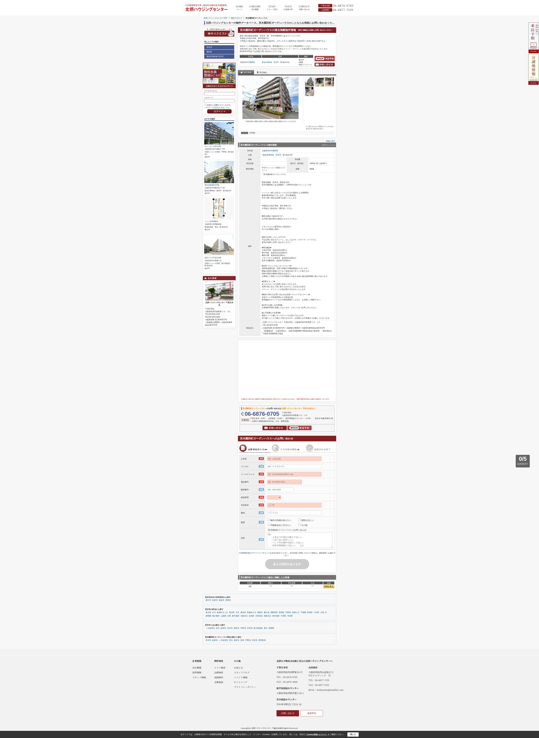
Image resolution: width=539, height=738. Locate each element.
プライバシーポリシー (261, 553)
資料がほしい (307, 520)
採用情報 (196, 672)
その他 (304, 525)
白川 (214, 612)
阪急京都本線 (267, 62)
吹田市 (215, 600)
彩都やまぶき (222, 612)
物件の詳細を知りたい (280, 520)
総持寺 (223, 628)
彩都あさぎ (251, 612)
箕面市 (221, 600)
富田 (242, 640)
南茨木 (236, 628)
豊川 (266, 628)
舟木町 (290, 616)
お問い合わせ (287, 713)
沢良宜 (250, 628)
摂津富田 (262, 640)
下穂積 (303, 612)
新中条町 (235, 616)
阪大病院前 (258, 628)
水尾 (229, 616)
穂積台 (260, 612)
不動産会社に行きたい (280, 525)
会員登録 (218, 682)
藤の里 (266, 612)
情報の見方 (330, 141)
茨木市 (247, 62)
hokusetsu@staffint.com (330, 690)
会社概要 (196, 667)
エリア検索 (219, 667)
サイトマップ (240, 682)
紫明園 (208, 616)
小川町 (316, 612)
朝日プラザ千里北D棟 (213, 258)
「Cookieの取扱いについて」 (316, 734)
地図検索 (218, 677)
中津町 (283, 616)
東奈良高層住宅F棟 (212, 185)
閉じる (353, 734)
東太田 (208, 612)
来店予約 (311, 713)
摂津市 (228, 600)
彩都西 (271, 628)
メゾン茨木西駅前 (211, 221)
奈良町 (310, 612)
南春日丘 (267, 616)
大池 (322, 612)
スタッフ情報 (199, 677)
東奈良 (243, 612)
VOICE (288, 8)
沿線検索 (218, 672)
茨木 (218, 628)
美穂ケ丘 (295, 612)
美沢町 (232, 612)
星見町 (251, 616)
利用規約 (244, 553)
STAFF (272, 8)
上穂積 (223, 616)
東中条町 (276, 616)
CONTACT (304, 8)
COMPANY (255, 8)
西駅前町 (274, 612)
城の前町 (216, 616)
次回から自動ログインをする (219, 105)
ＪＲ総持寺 (210, 628)
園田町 (252, 62)
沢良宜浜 (259, 616)
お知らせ (238, 667)
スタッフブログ (242, 672)
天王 (237, 612)
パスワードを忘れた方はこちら (217, 107)
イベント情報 (240, 677)
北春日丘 (244, 616)
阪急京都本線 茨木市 (215, 56)
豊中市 (208, 600)
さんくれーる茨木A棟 (213, 146)
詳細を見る (328, 586)
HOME (239, 8)
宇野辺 (288, 612)
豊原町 (281, 612)
